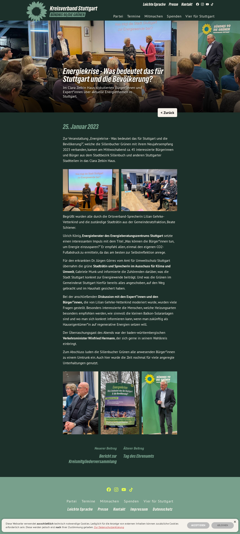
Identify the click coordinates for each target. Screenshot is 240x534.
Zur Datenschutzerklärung (109, 527)
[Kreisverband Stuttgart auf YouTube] (207, 4)
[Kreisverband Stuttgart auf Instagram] (202, 4)
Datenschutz (162, 509)
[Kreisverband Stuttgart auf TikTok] (212, 4)
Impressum (139, 509)
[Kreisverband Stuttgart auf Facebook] (197, 4)
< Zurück (167, 112)
